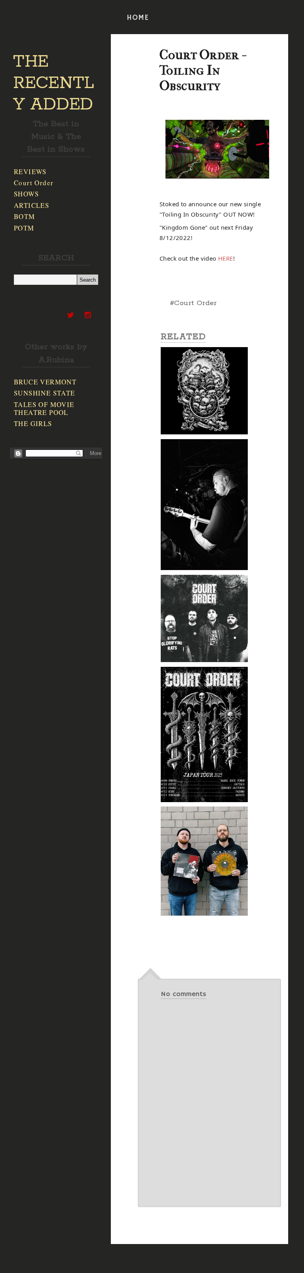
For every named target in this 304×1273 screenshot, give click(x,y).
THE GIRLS (33, 423)
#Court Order (193, 303)
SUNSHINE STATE (44, 392)
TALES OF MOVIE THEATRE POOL (44, 408)
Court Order (33, 182)
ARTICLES (31, 205)
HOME (138, 18)
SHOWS (26, 193)
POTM (24, 227)
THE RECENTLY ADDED (53, 83)
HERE (225, 258)
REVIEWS (30, 171)
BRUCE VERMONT (45, 381)
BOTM (24, 216)
